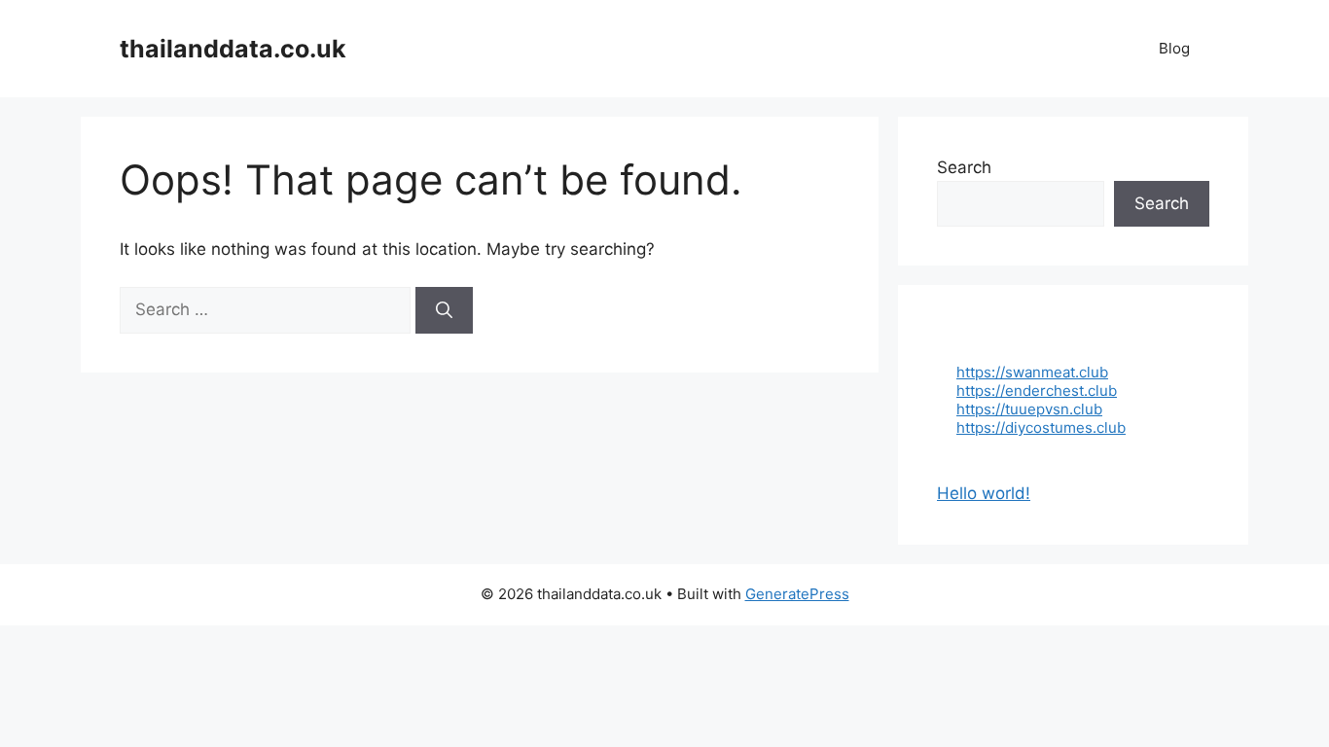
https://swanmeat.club (1032, 372)
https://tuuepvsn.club (1029, 409)
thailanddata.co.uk (233, 48)
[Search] (444, 310)
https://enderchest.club (1036, 390)
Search (964, 167)
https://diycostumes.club (1041, 427)
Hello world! (983, 493)
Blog (1174, 48)
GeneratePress (797, 594)
